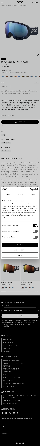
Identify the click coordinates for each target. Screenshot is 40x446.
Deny (20, 255)
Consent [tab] (7, 194)
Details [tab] (20, 194)
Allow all (20, 245)
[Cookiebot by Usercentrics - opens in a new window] (30, 189)
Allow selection (20, 250)
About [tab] (33, 194)
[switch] (35, 231)
